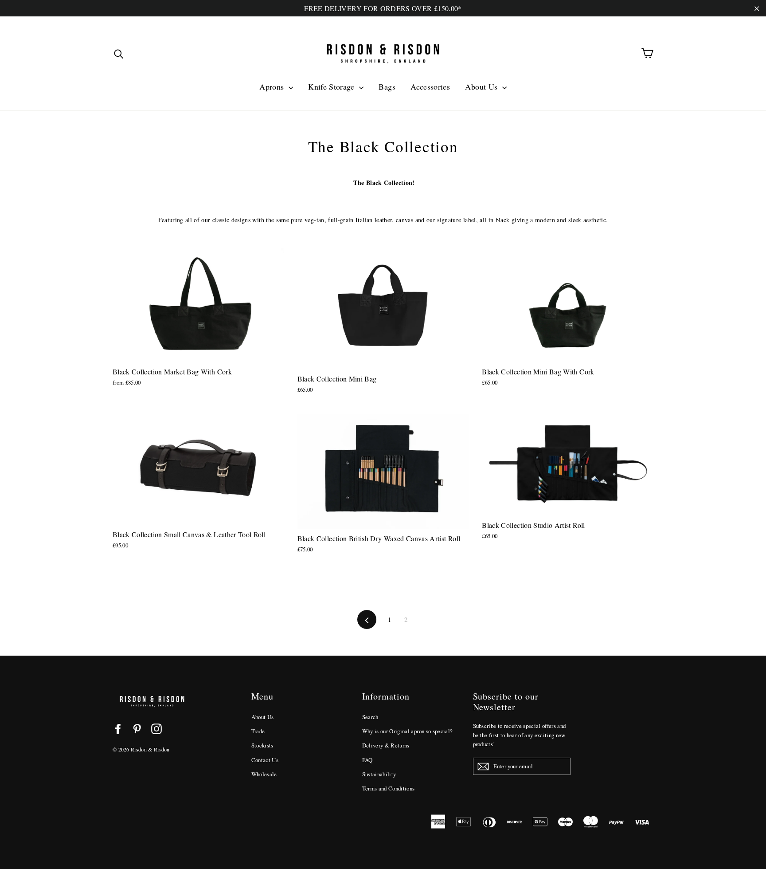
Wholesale (264, 774)
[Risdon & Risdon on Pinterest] (137, 728)
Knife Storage (332, 86)
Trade (258, 731)
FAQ (367, 760)
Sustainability (379, 774)
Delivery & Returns (386, 745)
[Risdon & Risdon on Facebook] (118, 728)
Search (370, 717)
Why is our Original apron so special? (407, 731)
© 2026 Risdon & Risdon (141, 749)
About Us (482, 86)
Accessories (430, 86)
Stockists (262, 745)
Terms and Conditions (388, 788)
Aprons (272, 86)
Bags (387, 86)
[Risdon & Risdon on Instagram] (156, 728)
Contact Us (265, 760)
